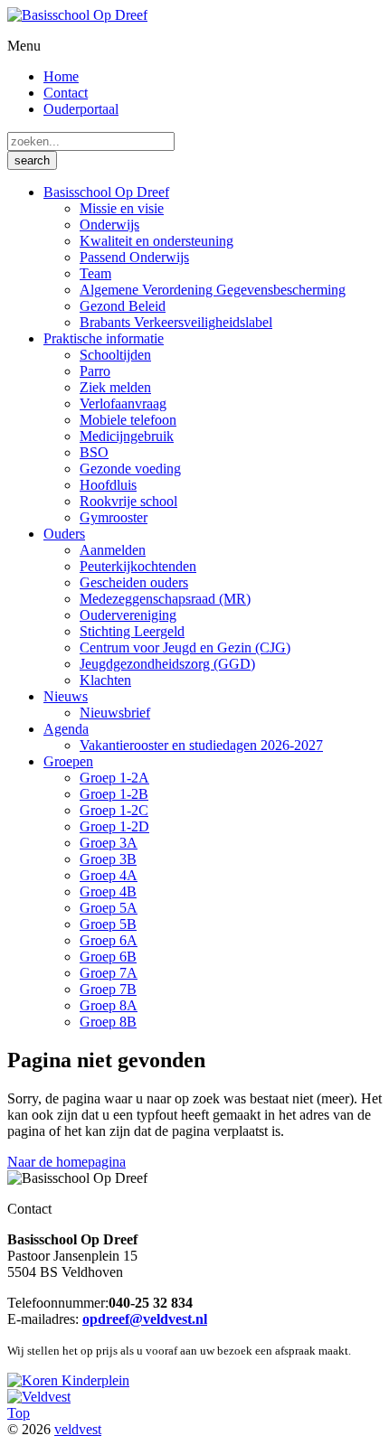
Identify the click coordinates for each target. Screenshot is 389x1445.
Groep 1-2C (114, 810)
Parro (95, 371)
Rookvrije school (128, 501)
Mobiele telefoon (128, 419)
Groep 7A (109, 973)
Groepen (68, 761)
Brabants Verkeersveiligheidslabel (176, 322)
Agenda (66, 729)
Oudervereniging (128, 615)
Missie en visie (122, 208)
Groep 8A (109, 1005)
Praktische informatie (103, 338)
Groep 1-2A (114, 777)
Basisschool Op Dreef (106, 192)
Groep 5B (108, 924)
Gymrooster (113, 517)
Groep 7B (108, 989)
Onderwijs (109, 224)
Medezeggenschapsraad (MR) (165, 598)
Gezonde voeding (130, 468)
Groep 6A (109, 940)
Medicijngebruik (127, 436)
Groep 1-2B (114, 794)
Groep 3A (109, 842)
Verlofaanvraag (123, 403)
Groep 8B (108, 1021)
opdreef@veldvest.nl (144, 1319)
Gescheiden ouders (134, 582)
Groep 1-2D (114, 826)
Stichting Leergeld (132, 631)
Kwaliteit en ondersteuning (156, 241)
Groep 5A (109, 907)
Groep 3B (108, 859)
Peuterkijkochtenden (138, 566)
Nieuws (65, 696)
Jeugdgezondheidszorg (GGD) (167, 663)
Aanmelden (113, 550)
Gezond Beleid (123, 306)
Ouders (64, 533)
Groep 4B (108, 891)
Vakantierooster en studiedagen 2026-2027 (201, 745)
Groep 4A (109, 875)
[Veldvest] (39, 1396)
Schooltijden (115, 354)
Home (61, 76)
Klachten (105, 680)
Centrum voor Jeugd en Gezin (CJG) (185, 647)
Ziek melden (115, 387)
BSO (94, 452)
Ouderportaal (81, 109)
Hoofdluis (108, 485)
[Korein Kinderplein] (68, 1380)
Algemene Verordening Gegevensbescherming (213, 289)
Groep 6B (108, 956)
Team (95, 273)
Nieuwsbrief (115, 712)
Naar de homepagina (66, 1161)
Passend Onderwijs (134, 257)
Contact (65, 92)
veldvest (77, 1429)
